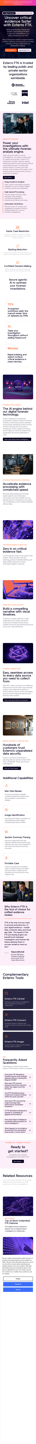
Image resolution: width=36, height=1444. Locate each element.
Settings (18, 1278)
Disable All (18, 1284)
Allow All (18, 1289)
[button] (18, 1077)
